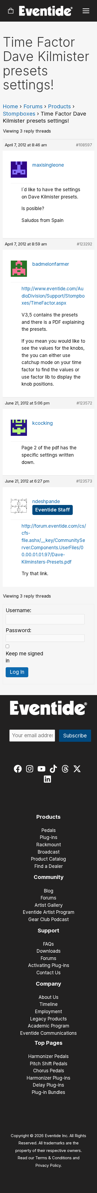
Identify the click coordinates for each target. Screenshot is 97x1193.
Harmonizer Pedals (48, 1056)
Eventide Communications (48, 1033)
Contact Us (48, 972)
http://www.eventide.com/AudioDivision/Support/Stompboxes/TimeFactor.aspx (53, 296)
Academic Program (48, 1026)
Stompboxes (19, 113)
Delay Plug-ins (48, 1085)
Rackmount (48, 844)
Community (49, 877)
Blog (48, 891)
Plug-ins (48, 837)
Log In (17, 672)
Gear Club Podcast (48, 919)
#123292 (84, 244)
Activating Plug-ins (48, 965)
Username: (18, 610)
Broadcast (49, 852)
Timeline (48, 1004)
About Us (48, 997)
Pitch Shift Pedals (48, 1063)
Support (48, 930)
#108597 (84, 144)
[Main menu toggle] (86, 11)
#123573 (84, 481)
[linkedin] (48, 779)
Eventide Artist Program (48, 912)
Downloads (49, 951)
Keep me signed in (24, 657)
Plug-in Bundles (48, 1092)
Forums (33, 106)
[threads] (66, 769)
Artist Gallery (48, 905)
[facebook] (19, 769)
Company (48, 983)
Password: (18, 630)
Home (10, 106)
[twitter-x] (78, 769)
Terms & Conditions (53, 1157)
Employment (48, 1011)
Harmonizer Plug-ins (48, 1078)
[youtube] (42, 769)
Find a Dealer (48, 866)
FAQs (48, 944)
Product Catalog (48, 859)
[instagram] (31, 769)
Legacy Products (48, 1019)
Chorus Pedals (48, 1070)
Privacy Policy (48, 1165)
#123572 (84, 403)
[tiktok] (54, 769)
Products (59, 106)
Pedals (48, 830)
